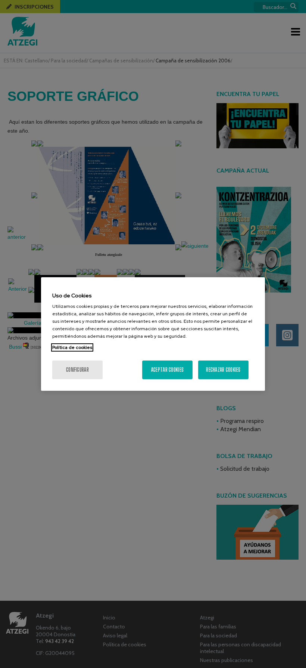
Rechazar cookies (223, 370)
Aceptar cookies (167, 370)
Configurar (77, 370)
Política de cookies (72, 347)
